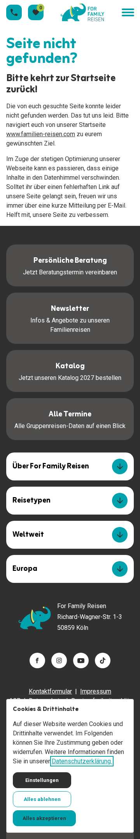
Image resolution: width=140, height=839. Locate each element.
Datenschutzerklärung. (82, 761)
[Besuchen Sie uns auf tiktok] (102, 660)
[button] (127, 12)
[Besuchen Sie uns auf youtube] (81, 660)
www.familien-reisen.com (40, 134)
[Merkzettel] (36, 12)
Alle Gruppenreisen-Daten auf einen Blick (70, 419)
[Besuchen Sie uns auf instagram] (59, 660)
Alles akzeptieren (44, 818)
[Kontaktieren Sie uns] (14, 12)
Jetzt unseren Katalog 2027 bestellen (70, 370)
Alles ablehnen (42, 799)
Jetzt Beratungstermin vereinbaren (70, 265)
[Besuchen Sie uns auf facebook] (37, 660)
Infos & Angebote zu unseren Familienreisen (70, 317)
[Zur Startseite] (82, 12)
